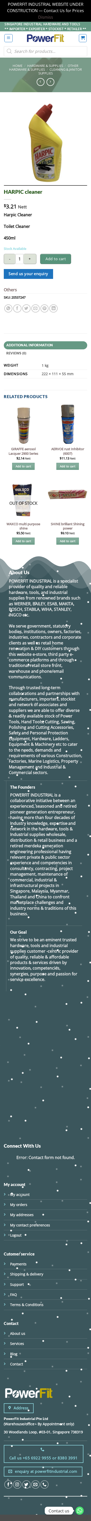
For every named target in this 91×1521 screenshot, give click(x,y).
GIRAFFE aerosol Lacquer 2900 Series (23, 451)
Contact (16, 1364)
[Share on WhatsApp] (8, 308)
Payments (18, 1264)
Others (10, 290)
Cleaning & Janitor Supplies (60, 71)
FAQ (13, 1294)
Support (17, 1284)
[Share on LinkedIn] (53, 308)
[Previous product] (50, 82)
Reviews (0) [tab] (16, 353)
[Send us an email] (35, 1484)
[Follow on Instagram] (17, 1484)
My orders (18, 1204)
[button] (8, 38)
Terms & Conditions (26, 1304)
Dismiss (45, 17)
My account (20, 1194)
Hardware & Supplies (45, 65)
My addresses (22, 1214)
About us (17, 1333)
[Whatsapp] (80, 1511)
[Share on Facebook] (17, 308)
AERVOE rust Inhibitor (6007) (67, 451)
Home (17, 65)
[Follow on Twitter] (26, 1484)
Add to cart (56, 258)
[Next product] (40, 82)
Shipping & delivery (26, 1274)
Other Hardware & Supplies (43, 67)
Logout (15, 1235)
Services (17, 1343)
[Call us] (44, 1484)
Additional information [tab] (29, 345)
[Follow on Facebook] (8, 1484)
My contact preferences (30, 1225)
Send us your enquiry (28, 273)
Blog (13, 1353)
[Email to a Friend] (35, 308)
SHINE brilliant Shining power (67, 526)
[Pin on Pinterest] (44, 308)
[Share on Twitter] (26, 308)
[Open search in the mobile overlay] (45, 51)
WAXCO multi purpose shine (23, 526)
